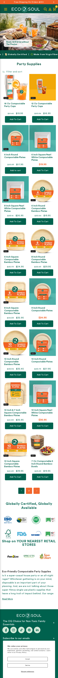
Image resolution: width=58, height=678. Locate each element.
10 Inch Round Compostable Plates (42, 360)
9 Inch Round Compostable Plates (42, 309)
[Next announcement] (54, 2)
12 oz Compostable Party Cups (41, 104)
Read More (7, 599)
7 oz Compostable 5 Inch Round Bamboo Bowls (42, 464)
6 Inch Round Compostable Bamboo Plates (39, 208)
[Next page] (37, 491)
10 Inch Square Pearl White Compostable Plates (42, 413)
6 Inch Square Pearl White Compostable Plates (42, 157)
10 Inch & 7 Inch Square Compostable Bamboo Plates (15, 413)
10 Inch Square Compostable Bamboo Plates (12, 464)
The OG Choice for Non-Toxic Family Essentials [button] (24, 623)
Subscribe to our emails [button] (16, 638)
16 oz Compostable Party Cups (14, 104)
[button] (45, 9)
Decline (27, 665)
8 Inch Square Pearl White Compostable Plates (14, 208)
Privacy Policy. (21, 652)
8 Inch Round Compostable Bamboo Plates (39, 259)
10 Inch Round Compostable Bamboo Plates (12, 361)
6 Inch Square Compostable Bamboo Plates (12, 259)
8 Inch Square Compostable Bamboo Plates (12, 310)
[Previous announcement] (4, 2)
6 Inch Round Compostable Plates (14, 156)
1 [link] (21, 490)
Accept (27, 659)
